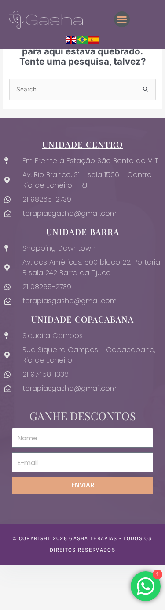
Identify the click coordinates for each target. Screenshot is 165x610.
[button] (122, 19)
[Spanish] (94, 39)
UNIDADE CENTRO (82, 144)
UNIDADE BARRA (82, 231)
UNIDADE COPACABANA (82, 319)
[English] (71, 39)
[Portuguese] (82, 39)
